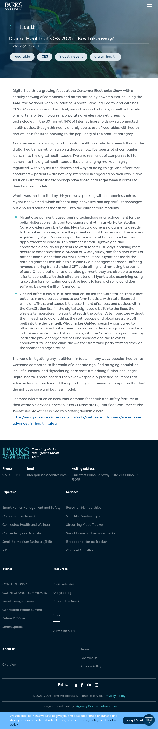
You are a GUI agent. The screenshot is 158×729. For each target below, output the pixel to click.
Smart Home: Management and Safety (31, 507)
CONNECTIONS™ (14, 584)
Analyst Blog (62, 593)
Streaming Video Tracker (84, 524)
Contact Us (89, 658)
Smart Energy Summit (18, 601)
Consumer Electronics (18, 516)
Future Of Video (14, 618)
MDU (5, 550)
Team (85, 649)
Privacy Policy (91, 666)
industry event (71, 56)
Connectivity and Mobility (21, 533)
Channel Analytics (79, 550)
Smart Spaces (12, 627)
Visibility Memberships (83, 516)
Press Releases (63, 584)
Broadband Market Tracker (86, 541)
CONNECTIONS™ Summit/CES (24, 593)
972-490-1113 (11, 475)
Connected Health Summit (22, 610)
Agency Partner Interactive (96, 706)
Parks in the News (66, 601)
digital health (105, 56)
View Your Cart (64, 631)
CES (45, 56)
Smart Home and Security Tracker (91, 533)
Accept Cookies (135, 720)
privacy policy (89, 720)
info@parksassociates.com (46, 475)
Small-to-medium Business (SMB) (27, 541)
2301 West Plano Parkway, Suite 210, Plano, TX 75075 (105, 477)
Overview (9, 664)
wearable (22, 56)
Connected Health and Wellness (26, 524)
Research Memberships (83, 507)
